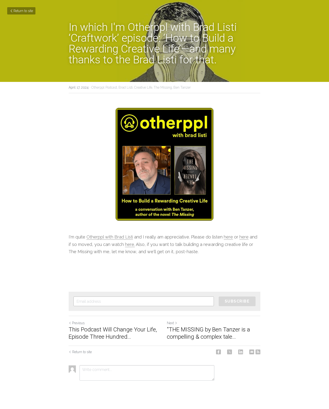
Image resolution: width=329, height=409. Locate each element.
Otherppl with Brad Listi (109, 236)
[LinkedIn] (240, 352)
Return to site (23, 11)
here (228, 236)
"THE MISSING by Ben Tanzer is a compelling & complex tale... (208, 333)
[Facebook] (218, 352)
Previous (78, 323)
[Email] (251, 352)
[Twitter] (229, 352)
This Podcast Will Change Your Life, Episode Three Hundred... (113, 333)
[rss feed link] (258, 352)
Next (170, 323)
